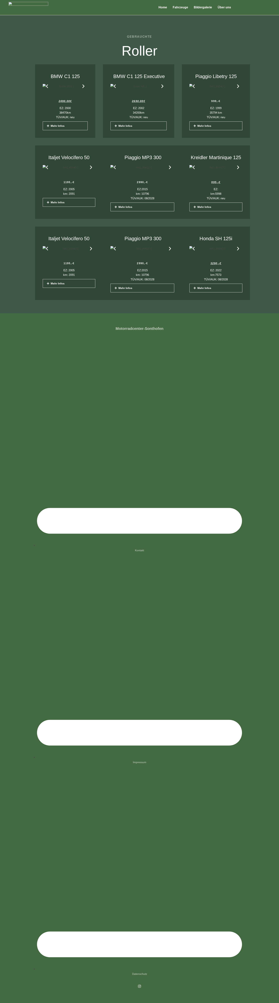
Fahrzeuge (180, 7)
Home (162, 7)
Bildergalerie (203, 7)
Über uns (224, 7)
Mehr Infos (58, 125)
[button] (47, 86)
